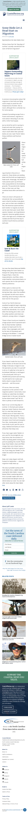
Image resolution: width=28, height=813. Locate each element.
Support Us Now (10, 711)
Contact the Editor (6, 789)
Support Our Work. (14, 9)
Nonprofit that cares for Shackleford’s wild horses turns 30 (13, 638)
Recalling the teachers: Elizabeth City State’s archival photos (12, 595)
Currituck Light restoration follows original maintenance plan (12, 617)
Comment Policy (6, 801)
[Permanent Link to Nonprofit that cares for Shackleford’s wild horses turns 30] (14, 629)
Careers (4, 762)
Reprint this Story (8, 498)
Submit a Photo (6, 792)
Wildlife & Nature (17, 495)
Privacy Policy (5, 799)
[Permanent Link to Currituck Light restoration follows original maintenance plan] (14, 607)
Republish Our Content (8, 759)
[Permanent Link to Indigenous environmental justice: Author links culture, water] (14, 651)
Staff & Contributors (7, 754)
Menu (24, 19)
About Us (4, 752)
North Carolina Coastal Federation (10, 742)
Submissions (5, 757)
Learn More (8, 707)
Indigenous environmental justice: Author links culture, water (14, 662)
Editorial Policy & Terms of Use (10, 804)
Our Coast (10, 495)
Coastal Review (7, 1)
